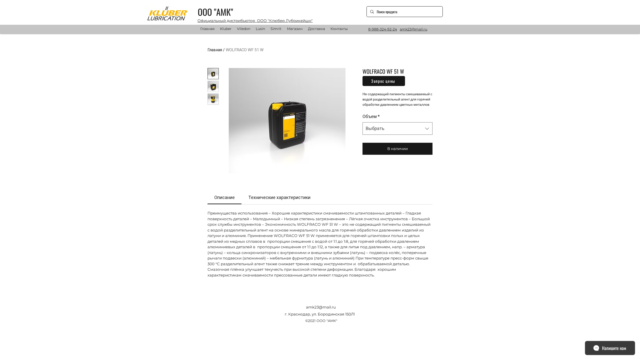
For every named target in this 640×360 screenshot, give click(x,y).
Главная (215, 50)
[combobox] (397, 128)
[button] (383, 81)
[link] (224, 197)
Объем (371, 116)
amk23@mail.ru (321, 307)
